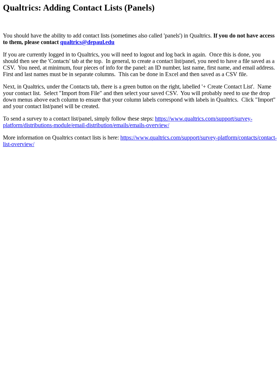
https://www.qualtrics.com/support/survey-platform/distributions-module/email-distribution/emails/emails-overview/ (127, 121)
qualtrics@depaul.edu (87, 42)
